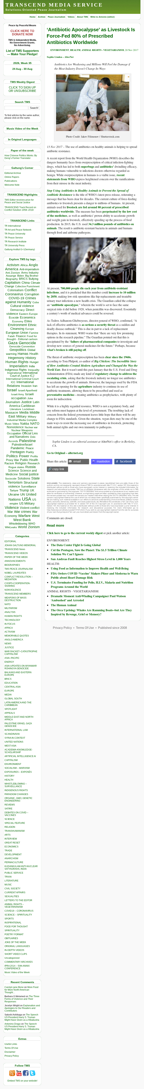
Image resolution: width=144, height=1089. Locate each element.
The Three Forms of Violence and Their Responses (21, 999)
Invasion (26, 385)
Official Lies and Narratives (23, 435)
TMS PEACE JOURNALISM (18, 569)
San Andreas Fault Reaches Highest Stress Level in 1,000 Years (90, 559)
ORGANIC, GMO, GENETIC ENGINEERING (18, 799)
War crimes (22, 512)
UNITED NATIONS (13, 742)
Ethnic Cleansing (23, 326)
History (31, 358)
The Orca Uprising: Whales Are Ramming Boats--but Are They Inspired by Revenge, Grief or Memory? (91, 612)
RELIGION (9, 827)
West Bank (22, 520)
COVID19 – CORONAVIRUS (18, 911)
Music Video (12, 423)
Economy (17, 321)
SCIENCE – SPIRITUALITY (18, 914)
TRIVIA (8, 876)
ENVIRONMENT (12, 764)
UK (32, 490)
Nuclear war (31, 427)
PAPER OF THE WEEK (16, 557)
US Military (27, 503)
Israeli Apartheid (27, 390)
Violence (12, 507)
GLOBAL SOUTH (13, 698)
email (77, 461)
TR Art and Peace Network (17, 230)
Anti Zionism (12, 272)
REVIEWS (9, 804)
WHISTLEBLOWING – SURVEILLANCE (15, 785)
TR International (12, 226)
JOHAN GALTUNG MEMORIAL (20, 545)
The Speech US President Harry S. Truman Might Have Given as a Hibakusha (21, 1017)
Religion (20, 463)
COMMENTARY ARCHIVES (18, 962)
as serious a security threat (98, 324)
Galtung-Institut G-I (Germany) (19, 249)
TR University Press (14, 245)
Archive (41, 17)
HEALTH (8, 780)
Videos (71, 17)
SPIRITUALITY (12, 930)
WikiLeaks (11, 527)
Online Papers (11, 177)
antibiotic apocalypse (65, 305)
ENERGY (9, 662)
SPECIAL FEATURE (14, 823)
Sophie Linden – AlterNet (60, 57)
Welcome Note (12, 185)
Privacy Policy (11, 1056)
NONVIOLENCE (12, 590)
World (22, 527)
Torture (14, 490)
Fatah (11, 336)
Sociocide (10, 478)
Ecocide (14, 317)
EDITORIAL (10, 541)
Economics (27, 317)
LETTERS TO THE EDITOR (18, 900)
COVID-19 (16, 298)
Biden (20, 275)
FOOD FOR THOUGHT (16, 926)
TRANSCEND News (14, 549)
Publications (10, 181)
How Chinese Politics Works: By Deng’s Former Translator (20, 156)
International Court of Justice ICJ (24, 374)
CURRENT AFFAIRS (14, 892)
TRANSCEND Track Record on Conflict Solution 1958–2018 (20, 208)
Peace (30, 448)
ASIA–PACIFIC (12, 658)
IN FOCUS (9, 624)
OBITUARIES (11, 938)
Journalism (12, 402)
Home (32, 17)
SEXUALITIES (11, 896)
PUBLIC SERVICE (13, 873)
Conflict (31, 290)
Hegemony (16, 358)
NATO (34, 423)
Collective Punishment (27, 286)
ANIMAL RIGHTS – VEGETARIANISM (14, 905)
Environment (17, 325)
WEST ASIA (10, 745)
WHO (31, 523)
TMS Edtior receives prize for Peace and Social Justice (19, 201)
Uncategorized (12, 958)
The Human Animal (63, 605)
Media (23, 412)
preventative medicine (60, 394)
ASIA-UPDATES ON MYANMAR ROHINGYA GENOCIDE (20, 667)
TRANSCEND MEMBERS (17, 594)
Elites (28, 321)
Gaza (13, 343)
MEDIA (8, 694)
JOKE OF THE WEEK (15, 942)
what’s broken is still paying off (66, 350)
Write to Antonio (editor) (102, 17)
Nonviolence (15, 427)
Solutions (24, 478)
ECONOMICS (11, 846)
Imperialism (18, 366)
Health (33, 353)
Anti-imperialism (29, 269)
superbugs (87, 166)
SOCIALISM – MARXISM (17, 768)
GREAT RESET (12, 842)
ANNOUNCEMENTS (15, 561)
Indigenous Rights (16, 369)
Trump (24, 490)
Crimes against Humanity (20, 300)
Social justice (29, 474)
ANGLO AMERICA (13, 639)
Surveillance (28, 486)
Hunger (34, 362)
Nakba (24, 423)
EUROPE (9, 690)
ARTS (7, 835)
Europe (29, 329)
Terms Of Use (11, 1048)
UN (22, 494)
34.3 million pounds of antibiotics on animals (90, 226)
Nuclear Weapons (22, 430)
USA (26, 499)
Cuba (35, 302)
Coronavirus (14, 294)
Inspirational (14, 372)
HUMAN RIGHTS (13, 616)
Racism (9, 463)
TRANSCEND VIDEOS (16, 553)
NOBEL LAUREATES (15, 573)
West (36, 516)
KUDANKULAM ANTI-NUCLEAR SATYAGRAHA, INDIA (21, 867)
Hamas (23, 354)
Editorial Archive (12, 173)
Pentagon (17, 452)
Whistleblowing (18, 523)
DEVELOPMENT (13, 854)
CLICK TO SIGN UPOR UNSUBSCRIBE (22, 89)
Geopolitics (18, 350)
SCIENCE (9, 819)
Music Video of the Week (17, 972)
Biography (12, 279)
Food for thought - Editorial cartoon (22, 338)
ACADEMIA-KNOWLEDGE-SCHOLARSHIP (18, 751)
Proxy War (12, 460)
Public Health (29, 460)
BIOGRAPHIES (12, 565)
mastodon (103, 461)
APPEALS (9, 713)
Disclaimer (9, 1052)
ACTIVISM (9, 631)
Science (13, 470)
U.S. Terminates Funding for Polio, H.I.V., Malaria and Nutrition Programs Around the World (92, 584)
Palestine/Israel (22, 444)
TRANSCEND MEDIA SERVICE (54, 5)
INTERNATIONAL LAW (16, 730)
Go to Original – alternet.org (65, 453)
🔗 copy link (56, 469)
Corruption (31, 294)
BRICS (23, 278)
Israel (12, 390)
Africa (24, 265)
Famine (33, 332)
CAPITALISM (11, 760)
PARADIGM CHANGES (16, 794)
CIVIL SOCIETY (12, 888)
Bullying (33, 278)
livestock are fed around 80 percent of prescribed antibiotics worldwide (88, 209)
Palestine (27, 440)
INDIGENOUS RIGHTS (16, 790)
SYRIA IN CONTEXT (14, 738)
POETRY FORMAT (13, 934)
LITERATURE (11, 880)
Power (24, 456)
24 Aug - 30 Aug (22, 68)
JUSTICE (9, 647)
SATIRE (8, 808)
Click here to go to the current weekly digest (75, 533)
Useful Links (10, 1044)
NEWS (7, 643)
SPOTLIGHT (10, 709)
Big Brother (31, 275)
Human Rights (16, 362)
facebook (126, 461)
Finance (21, 336)
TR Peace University (14, 233)
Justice (26, 402)
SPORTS (9, 918)
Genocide (27, 343)
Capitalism (12, 282)
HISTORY (9, 776)
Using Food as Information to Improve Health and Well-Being (90, 568)
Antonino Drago (12, 1024)
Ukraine (13, 494)
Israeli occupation (22, 396)
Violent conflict (29, 507)
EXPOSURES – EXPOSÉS (18, 772)
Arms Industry (30, 272)
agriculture (85, 386)
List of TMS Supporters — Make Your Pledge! (22, 52)
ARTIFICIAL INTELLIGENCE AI (20, 756)
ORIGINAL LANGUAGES (17, 946)
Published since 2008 (112, 627)
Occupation (14, 433)
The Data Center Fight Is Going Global (75, 545)
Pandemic (18, 448)
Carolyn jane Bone (14, 987)
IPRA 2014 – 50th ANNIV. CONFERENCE (17, 967)
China (26, 282)
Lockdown (28, 409)
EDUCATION (11, 683)
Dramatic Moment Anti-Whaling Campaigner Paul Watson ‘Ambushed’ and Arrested (88, 598)
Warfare (24, 516)
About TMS (82, 17)
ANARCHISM (11, 858)
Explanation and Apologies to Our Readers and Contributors (22, 1008)
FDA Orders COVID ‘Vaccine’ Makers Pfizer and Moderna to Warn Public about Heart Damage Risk (94, 575)
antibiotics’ (107, 166)
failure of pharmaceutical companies (94, 341)
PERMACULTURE (13, 862)
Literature (15, 409)
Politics (12, 456)
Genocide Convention (22, 346)
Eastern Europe (28, 314)
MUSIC (8, 884)
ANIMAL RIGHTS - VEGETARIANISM (103, 50)
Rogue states (16, 467)
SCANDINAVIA (12, 734)
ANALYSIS (9, 612)
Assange (11, 275)
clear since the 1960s (118, 357)
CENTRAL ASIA (12, 687)
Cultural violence (22, 306)
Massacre (11, 412)
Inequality (33, 369)
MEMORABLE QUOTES (16, 635)
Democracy (17, 309)
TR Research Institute (15, 241)
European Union (17, 332)
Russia (30, 467)
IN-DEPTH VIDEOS (14, 950)
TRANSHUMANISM (14, 831)
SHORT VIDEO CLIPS (15, 954)
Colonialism (15, 290)
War (10, 512)
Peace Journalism (56, 17)
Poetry (30, 452)
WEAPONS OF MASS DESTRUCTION (15, 599)
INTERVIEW (10, 838)
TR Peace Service (13, 237)
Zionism (34, 527)
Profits (34, 456)
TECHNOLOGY (12, 620)
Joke (30, 398)
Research (34, 463)
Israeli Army (17, 394)
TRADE (8, 850)
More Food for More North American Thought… (21, 990)
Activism (13, 265)
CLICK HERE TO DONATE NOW (22, 32)
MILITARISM (10, 608)
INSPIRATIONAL (12, 922)
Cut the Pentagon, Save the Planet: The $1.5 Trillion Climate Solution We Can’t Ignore (89, 552)
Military (21, 416)
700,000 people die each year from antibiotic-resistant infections (87, 290)
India (32, 366)
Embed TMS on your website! (22, 1080)
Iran (35, 385)
